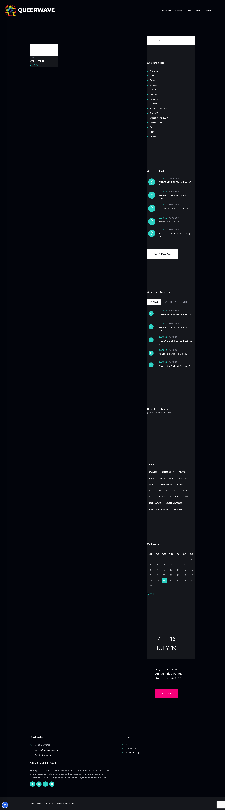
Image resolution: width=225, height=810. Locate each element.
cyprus (183, 472)
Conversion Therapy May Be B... (175, 183)
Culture (153, 75)
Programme (166, 10)
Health (153, 89)
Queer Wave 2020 (159, 118)
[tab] (154, 302)
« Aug (151, 594)
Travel (153, 132)
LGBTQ (153, 94)
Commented (170, 302)
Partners (178, 10)
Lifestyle (154, 99)
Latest (181, 484)
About (198, 10)
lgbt (152, 491)
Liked (185, 302)
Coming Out (168, 472)
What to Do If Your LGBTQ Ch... (174, 235)
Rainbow (179, 509)
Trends (153, 136)
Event (153, 478)
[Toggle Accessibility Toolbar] (5, 805)
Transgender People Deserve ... (175, 210)
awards (153, 472)
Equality (154, 80)
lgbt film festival (169, 491)
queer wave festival (159, 509)
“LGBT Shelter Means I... (174, 221)
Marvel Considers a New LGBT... (173, 197)
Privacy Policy (132, 752)
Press (189, 10)
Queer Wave (156, 113)
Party (162, 497)
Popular (154, 302)
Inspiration (166, 484)
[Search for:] (171, 41)
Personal (175, 497)
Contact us (130, 748)
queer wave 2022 (174, 503)
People (153, 103)
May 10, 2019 (174, 178)
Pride (188, 497)
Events (153, 85)
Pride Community (158, 108)
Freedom (184, 478)
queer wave (155, 503)
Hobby (153, 484)
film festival (167, 478)
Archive (208, 10)
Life (152, 497)
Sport (152, 127)
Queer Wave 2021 (158, 122)
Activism (154, 71)
